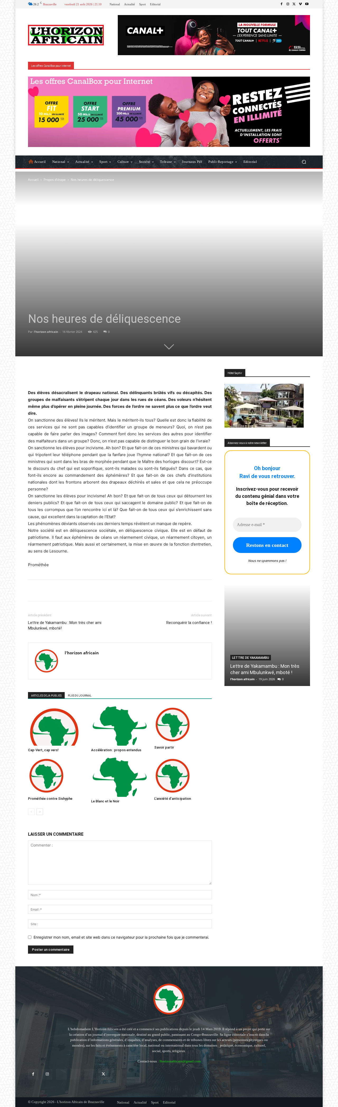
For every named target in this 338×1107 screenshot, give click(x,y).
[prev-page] (31, 811)
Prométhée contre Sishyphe (50, 799)
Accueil (33, 179)
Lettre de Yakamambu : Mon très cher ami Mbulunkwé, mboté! (64, 625)
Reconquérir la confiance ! (189, 622)
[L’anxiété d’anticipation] (183, 775)
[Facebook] (281, 4)
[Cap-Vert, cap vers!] (57, 726)
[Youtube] (307, 4)
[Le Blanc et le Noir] (120, 777)
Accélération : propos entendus (116, 750)
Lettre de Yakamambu (250, 658)
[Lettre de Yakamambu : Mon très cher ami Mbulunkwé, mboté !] (267, 635)
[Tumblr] (89, 1074)
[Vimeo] (300, 4)
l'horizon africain (46, 332)
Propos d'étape (55, 179)
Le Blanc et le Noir (105, 801)
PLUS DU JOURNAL (80, 695)
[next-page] (39, 811)
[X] (294, 4)
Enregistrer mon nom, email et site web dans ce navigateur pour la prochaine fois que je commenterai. (121, 937)
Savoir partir (164, 747)
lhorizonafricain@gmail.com (180, 1061)
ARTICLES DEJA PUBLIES (46, 695)
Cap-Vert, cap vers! (43, 750)
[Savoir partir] (183, 724)
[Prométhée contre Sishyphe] (57, 775)
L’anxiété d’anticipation (172, 799)
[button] (304, 161)
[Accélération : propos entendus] (120, 726)
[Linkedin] (61, 1074)
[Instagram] (288, 4)
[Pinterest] (75, 1074)
